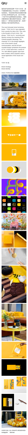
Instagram (5, 432)
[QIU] (4, 3)
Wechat (12, 432)
